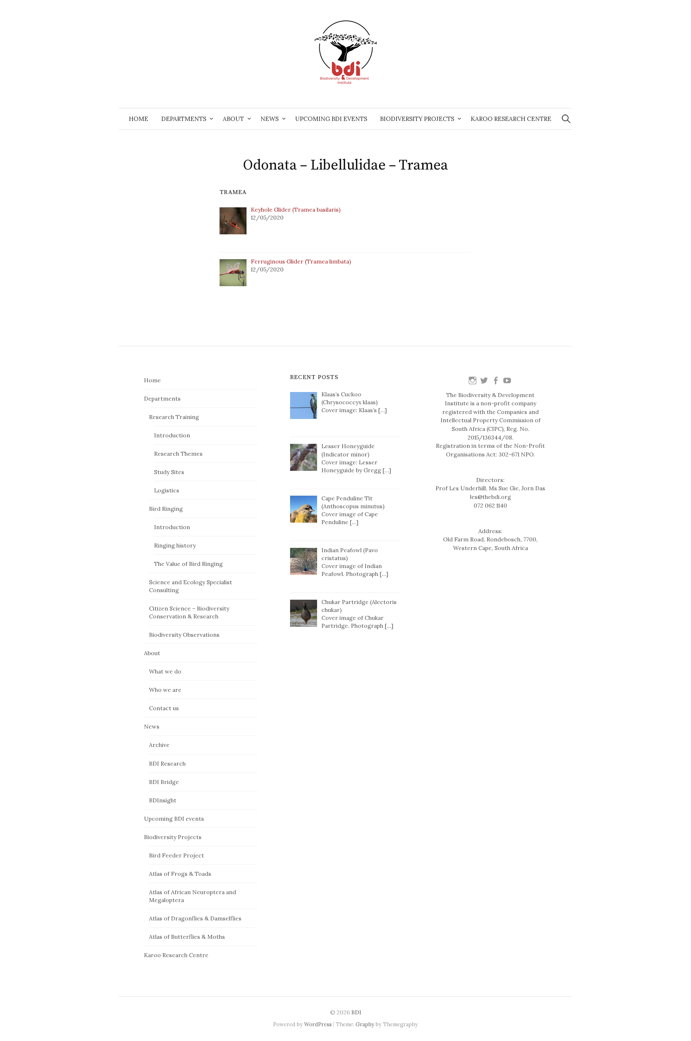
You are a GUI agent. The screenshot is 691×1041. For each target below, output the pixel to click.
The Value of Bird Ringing (188, 563)
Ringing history (175, 545)
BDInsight (162, 800)
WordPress (318, 1024)
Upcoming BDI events (331, 119)
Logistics (166, 490)
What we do (165, 671)
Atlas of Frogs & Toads (180, 873)
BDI (356, 1012)
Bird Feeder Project (176, 855)
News (270, 119)
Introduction (172, 435)
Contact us (164, 708)
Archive (159, 744)
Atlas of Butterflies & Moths (187, 936)
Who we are (165, 689)
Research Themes (178, 453)
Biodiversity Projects (417, 119)
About (233, 119)
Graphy (365, 1024)
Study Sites (169, 472)
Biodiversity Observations (184, 634)
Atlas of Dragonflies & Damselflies (195, 918)
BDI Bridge (164, 781)
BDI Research (167, 763)
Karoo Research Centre (511, 119)
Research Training (174, 416)
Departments (183, 119)
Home (138, 119)
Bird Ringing (166, 508)
